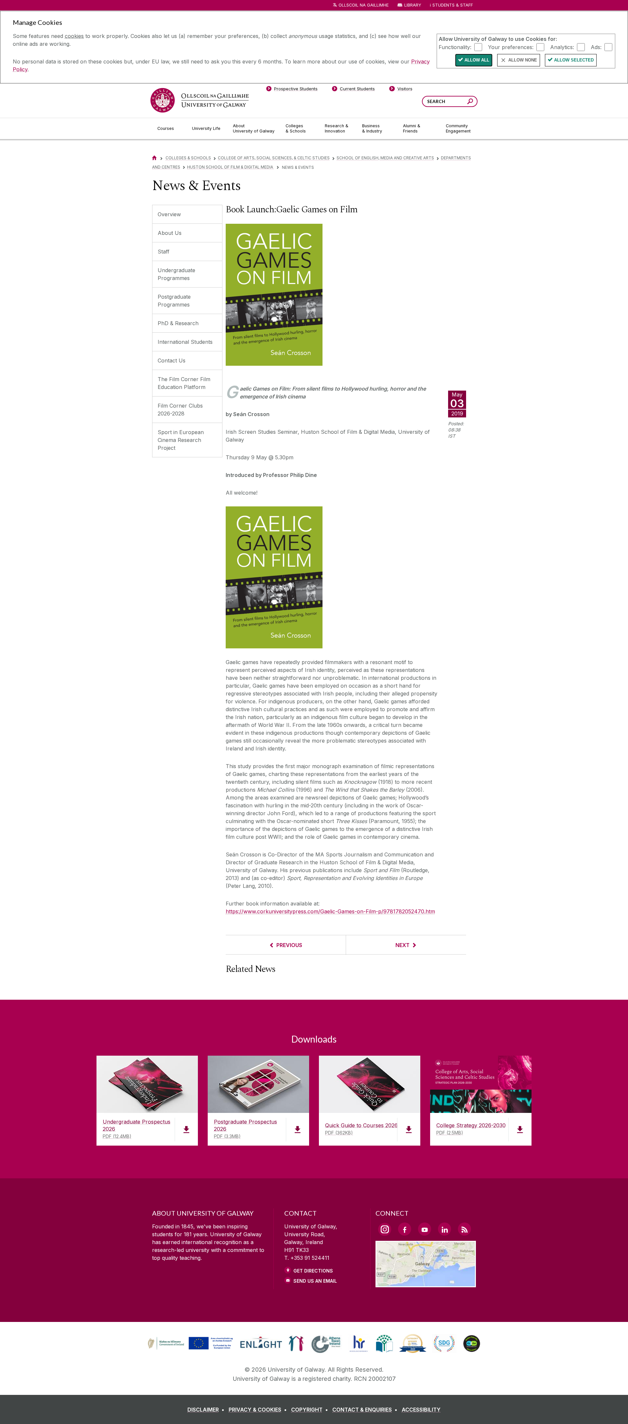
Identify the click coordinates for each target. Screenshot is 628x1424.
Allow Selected (574, 60)
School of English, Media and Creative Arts (385, 157)
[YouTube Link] (424, 1229)
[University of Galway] (199, 100)
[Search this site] (470, 102)
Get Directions (313, 1271)
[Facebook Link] (404, 1229)
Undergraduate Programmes (176, 274)
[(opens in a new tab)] (191, 1348)
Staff (163, 251)
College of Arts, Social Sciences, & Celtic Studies (274, 157)
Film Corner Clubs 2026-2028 (180, 409)
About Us (170, 233)
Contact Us (171, 360)
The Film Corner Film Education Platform (184, 383)
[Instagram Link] (384, 1229)
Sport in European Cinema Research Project (181, 440)
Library (412, 5)
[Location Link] (425, 1283)
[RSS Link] (464, 1229)
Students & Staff (452, 5)
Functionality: (455, 47)
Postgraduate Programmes (174, 300)
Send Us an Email (315, 1281)
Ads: (596, 47)
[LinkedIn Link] (444, 1229)
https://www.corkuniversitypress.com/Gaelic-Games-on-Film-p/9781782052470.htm (330, 911)
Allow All (476, 60)
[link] (189, 1343)
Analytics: (562, 47)
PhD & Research (178, 323)
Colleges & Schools (188, 157)
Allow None (522, 60)
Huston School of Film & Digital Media (230, 167)
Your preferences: (510, 47)
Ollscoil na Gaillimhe (364, 5)
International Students (185, 342)
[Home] (154, 157)
